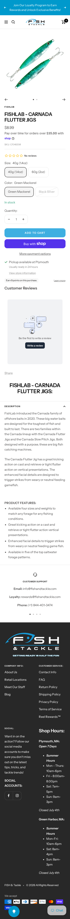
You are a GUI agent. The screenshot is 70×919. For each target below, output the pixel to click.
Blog (7, 694)
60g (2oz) (38, 172)
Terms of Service (50, 709)
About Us (10, 672)
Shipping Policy (49, 694)
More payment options (35, 254)
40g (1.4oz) (15, 172)
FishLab (9, 107)
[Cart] (64, 22)
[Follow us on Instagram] (17, 795)
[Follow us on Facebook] (8, 795)
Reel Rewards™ (50, 717)
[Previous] (6, 99)
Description (12, 406)
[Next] (64, 99)
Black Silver (47, 191)
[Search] (13, 22)
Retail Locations (15, 679)
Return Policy (48, 687)
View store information (22, 273)
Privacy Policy (48, 702)
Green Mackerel (19, 191)
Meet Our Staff (14, 687)
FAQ (42, 679)
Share (8, 373)
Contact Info (47, 672)
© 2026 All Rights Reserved (42, 885)
